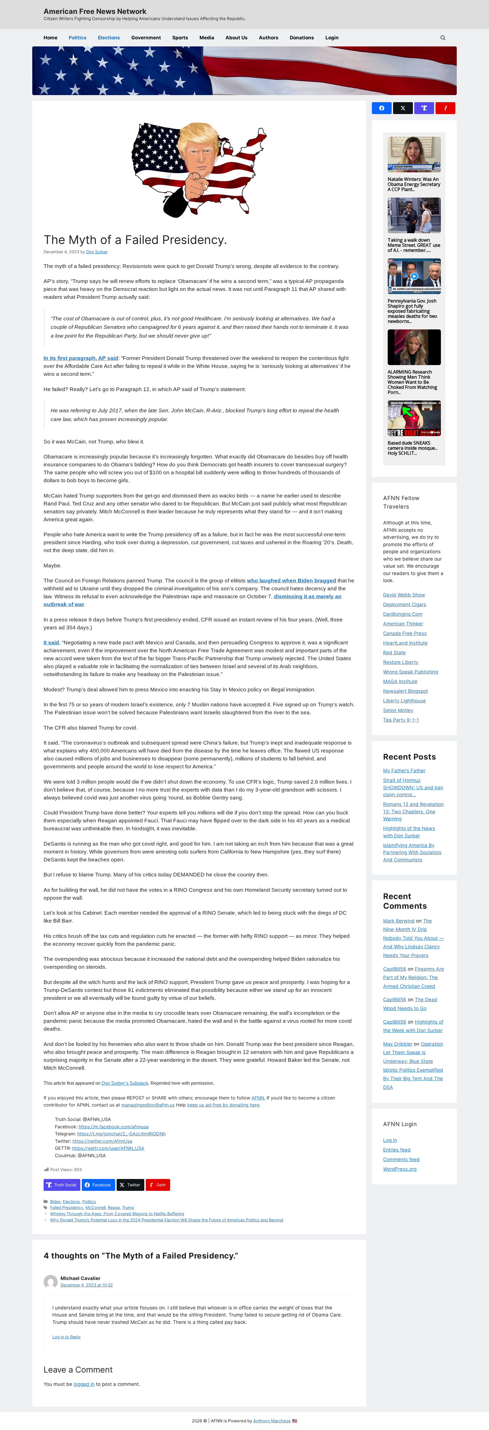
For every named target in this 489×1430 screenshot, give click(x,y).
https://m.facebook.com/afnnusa (114, 1126)
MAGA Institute (400, 681)
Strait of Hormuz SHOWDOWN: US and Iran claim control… (413, 787)
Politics (78, 37)
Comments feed (401, 1159)
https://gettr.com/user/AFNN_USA (108, 1148)
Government (146, 37)
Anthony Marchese (272, 1420)
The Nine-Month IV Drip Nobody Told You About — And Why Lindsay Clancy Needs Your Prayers (413, 938)
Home (50, 37)
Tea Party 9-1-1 (401, 720)
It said (51, 643)
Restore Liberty (400, 662)
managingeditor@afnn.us (148, 1105)
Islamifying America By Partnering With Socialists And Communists (412, 852)
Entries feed (397, 1150)
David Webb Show (404, 595)
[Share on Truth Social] (424, 108)
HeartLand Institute (405, 643)
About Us (237, 37)
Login (332, 37)
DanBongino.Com (402, 614)
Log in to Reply (66, 1336)
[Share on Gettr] (445, 108)
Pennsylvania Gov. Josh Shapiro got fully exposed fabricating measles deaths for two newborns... (412, 311)
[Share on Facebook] (382, 108)
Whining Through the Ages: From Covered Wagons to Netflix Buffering (117, 1213)
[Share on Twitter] (403, 108)
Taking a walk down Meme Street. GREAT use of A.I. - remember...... (414, 245)
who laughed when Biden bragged (291, 581)
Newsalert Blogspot (405, 691)
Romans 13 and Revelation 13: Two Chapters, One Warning (413, 811)
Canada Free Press (405, 633)
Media (207, 37)
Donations (302, 37)
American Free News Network (95, 11)
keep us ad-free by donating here (223, 1105)
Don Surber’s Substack (125, 1083)
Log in (390, 1140)
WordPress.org (400, 1169)
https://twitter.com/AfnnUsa (102, 1141)
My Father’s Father (404, 770)
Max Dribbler (397, 1044)
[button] (443, 38)
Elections (109, 37)
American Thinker (403, 624)
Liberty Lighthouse (404, 701)
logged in (84, 1384)
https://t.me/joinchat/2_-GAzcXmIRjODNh (121, 1134)
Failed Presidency (66, 1207)
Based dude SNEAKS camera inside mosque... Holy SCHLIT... (412, 448)
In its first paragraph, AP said (81, 358)
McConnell (95, 1207)
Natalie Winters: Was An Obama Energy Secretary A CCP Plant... (414, 184)
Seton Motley (398, 710)
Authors (268, 37)
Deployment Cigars (404, 604)
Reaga (114, 1207)
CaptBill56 (394, 969)
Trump (128, 1207)
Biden (55, 1201)
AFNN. (258, 1098)
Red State (394, 652)
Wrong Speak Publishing (410, 672)
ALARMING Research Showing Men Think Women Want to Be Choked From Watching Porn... (412, 382)
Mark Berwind (399, 921)
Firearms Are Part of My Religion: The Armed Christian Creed (413, 977)
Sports (180, 37)
